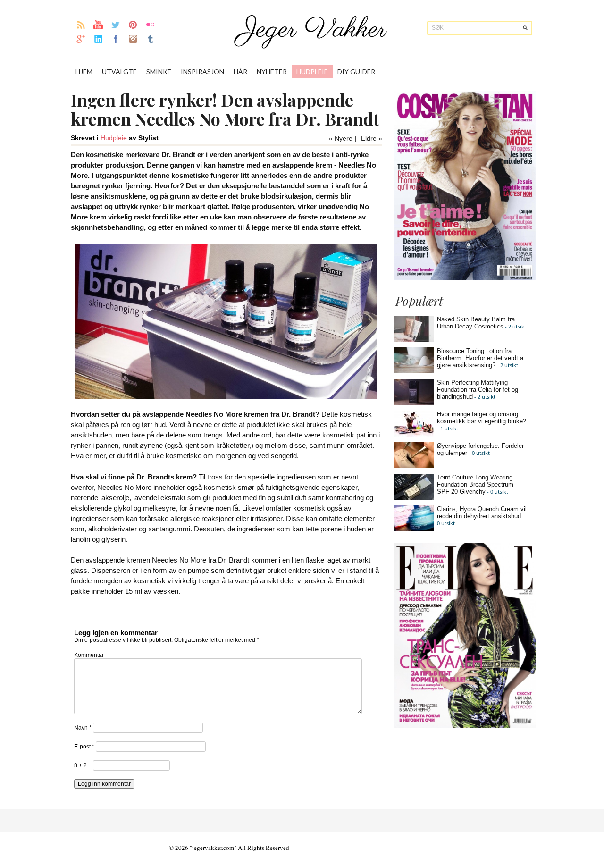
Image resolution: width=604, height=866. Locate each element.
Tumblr (151, 39)
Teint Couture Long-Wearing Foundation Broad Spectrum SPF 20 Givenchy (475, 484)
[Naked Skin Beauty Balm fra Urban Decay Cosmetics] (414, 339)
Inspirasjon (202, 71)
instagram (133, 39)
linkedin (98, 39)
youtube (98, 24)
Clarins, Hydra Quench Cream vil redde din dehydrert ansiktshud (482, 512)
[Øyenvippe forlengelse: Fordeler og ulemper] (414, 466)
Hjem (84, 71)
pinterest (133, 24)
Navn (83, 727)
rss (81, 24)
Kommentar (89, 655)
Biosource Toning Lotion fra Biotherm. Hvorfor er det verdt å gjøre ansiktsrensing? (480, 358)
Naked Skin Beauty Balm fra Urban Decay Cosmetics (476, 323)
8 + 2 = (83, 765)
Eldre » (371, 138)
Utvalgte (119, 71)
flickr (151, 24)
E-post (84, 746)
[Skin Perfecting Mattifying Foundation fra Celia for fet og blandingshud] (414, 402)
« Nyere (340, 138)
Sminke (158, 71)
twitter (116, 24)
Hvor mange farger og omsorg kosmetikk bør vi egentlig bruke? (481, 418)
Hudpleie (312, 71)
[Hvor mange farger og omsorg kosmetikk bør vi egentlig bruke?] (414, 434)
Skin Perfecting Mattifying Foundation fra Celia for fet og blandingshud (477, 389)
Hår (240, 71)
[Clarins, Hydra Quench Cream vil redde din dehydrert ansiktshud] (414, 529)
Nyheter (272, 71)
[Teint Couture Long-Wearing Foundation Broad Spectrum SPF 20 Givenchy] (414, 497)
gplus (81, 39)
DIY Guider (356, 71)
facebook (116, 39)
